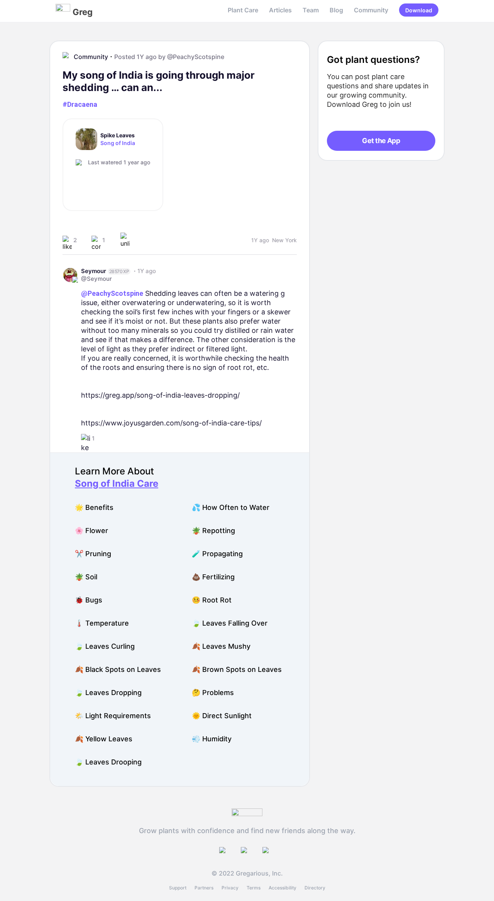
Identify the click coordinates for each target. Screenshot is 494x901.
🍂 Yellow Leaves (103, 739)
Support (177, 888)
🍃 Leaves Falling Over (229, 623)
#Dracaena (80, 104)
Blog (336, 10)
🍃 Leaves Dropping (108, 692)
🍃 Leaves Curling (105, 646)
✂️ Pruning (93, 554)
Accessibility (282, 888)
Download (418, 10)
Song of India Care (116, 483)
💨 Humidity (212, 739)
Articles (280, 10)
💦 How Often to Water (230, 507)
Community (371, 10)
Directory (315, 888)
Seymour (93, 271)
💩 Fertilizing (213, 577)
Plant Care (243, 10)
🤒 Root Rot (212, 600)
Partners (204, 888)
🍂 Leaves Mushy (221, 646)
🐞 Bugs (88, 600)
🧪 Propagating (217, 554)
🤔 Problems (213, 692)
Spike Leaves (117, 135)
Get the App (381, 141)
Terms (254, 888)
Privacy (230, 888)
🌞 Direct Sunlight (222, 716)
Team (311, 10)
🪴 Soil (86, 577)
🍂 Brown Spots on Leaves (237, 669)
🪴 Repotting (213, 530)
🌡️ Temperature (102, 623)
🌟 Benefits (94, 507)
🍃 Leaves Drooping (108, 762)
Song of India (117, 143)
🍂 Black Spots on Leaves (118, 669)
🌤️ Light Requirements (113, 716)
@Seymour (96, 278)
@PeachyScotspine (195, 57)
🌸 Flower (91, 530)
